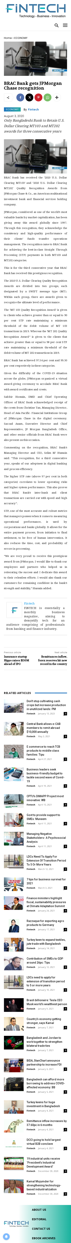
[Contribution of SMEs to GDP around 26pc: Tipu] (14, 963)
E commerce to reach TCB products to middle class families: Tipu (43, 750)
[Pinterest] (38, 97)
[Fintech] (15, 610)
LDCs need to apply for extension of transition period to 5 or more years (46, 981)
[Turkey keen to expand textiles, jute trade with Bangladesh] (14, 944)
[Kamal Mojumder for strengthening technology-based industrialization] (14, 1186)
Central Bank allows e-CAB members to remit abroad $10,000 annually (44, 727)
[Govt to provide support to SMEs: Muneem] (14, 820)
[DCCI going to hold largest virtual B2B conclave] (14, 1144)
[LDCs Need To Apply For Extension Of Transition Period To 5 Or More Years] (14, 861)
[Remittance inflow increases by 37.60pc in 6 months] (14, 1125)
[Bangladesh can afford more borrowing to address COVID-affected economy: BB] (14, 1084)
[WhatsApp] (47, 97)
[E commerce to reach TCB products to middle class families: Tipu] (14, 751)
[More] (57, 97)
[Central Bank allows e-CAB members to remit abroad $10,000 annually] (14, 729)
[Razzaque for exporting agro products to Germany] (14, 925)
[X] (29, 97)
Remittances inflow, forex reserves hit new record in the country (52, 660)
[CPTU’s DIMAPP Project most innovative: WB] (14, 801)
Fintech (33, 109)
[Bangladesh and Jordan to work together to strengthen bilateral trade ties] (14, 1042)
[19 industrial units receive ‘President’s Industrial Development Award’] (14, 1163)
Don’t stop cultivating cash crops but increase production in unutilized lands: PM (46, 705)
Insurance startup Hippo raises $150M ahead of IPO (16, 660)
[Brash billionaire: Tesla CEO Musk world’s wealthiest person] (14, 1005)
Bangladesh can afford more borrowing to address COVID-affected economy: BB (46, 1083)
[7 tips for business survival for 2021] (14, 884)
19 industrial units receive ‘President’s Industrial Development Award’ (43, 1162)
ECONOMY (20, 38)
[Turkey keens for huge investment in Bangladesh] (14, 1107)
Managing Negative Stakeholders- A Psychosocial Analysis (46, 837)
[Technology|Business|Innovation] (35, 10)
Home (8, 38)
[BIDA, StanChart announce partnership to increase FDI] (14, 1065)
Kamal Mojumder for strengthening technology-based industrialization (44, 1185)
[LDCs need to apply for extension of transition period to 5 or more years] (14, 982)
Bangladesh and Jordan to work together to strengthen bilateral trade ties (44, 1041)
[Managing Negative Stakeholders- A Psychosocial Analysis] (14, 839)
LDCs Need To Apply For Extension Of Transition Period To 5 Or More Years (46, 860)
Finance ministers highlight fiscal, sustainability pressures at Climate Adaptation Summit (46, 902)
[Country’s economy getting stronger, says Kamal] (14, 1024)
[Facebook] (20, 97)
